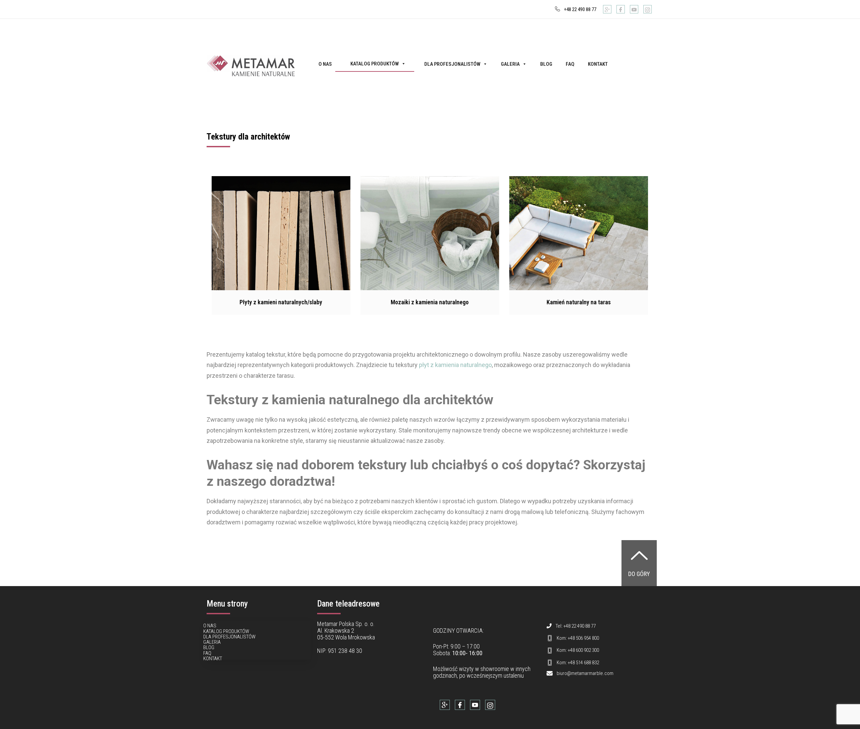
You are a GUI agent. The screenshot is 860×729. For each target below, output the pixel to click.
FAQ (570, 64)
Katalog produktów (374, 64)
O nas (325, 64)
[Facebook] (620, 9)
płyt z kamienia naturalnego (455, 364)
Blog (546, 64)
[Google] (607, 9)
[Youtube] (634, 9)
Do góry (639, 573)
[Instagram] (647, 9)
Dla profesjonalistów (452, 64)
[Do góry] (639, 555)
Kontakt (598, 64)
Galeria (510, 64)
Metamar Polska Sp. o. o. (346, 623)
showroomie (494, 668)
